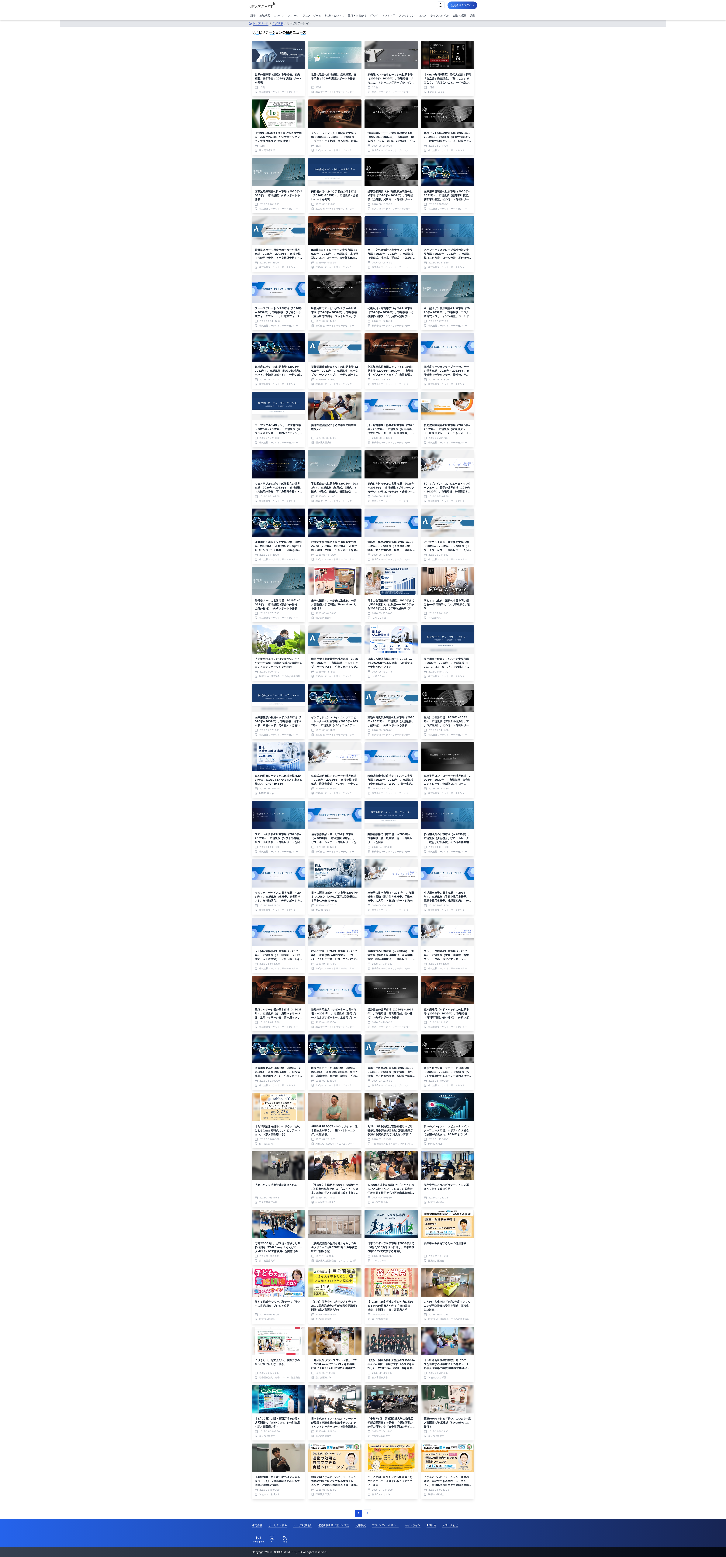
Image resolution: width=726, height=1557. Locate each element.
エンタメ (279, 15)
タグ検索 (277, 23)
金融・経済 (459, 15)
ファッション (407, 15)
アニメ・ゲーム (312, 15)
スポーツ (293, 15)
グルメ (374, 15)
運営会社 (257, 1525)
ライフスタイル (439, 15)
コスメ (423, 15)
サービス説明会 (302, 1525)
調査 (472, 15)
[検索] (440, 5)
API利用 (431, 1525)
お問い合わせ (450, 1525)
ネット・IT (388, 15)
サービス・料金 (277, 1525)
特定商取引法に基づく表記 (333, 1525)
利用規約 (360, 1525)
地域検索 (264, 15)
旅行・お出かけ (357, 15)
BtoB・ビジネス (334, 15)
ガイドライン (412, 1525)
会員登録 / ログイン (462, 5)
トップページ (260, 23)
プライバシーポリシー (385, 1525)
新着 (253, 15)
